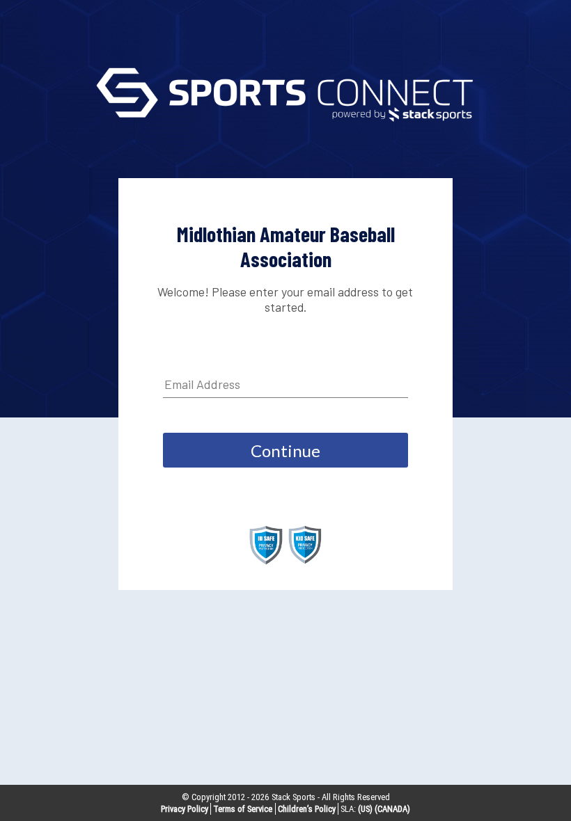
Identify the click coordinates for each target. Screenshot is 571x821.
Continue (285, 450)
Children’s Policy (307, 809)
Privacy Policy (184, 809)
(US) (365, 809)
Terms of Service (242, 809)
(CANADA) (392, 809)
